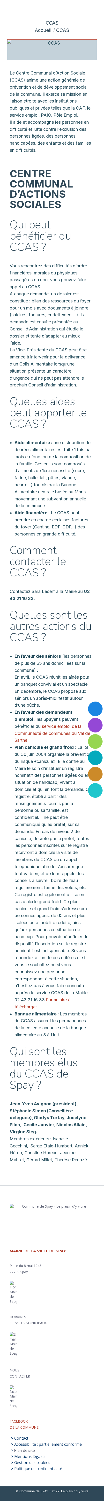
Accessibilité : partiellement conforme (48, 1444)
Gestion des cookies (32, 1462)
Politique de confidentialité (38, 1468)
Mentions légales (29, 1456)
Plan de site (24, 1450)
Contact (21, 1438)
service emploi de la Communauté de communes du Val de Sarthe (52, 733)
